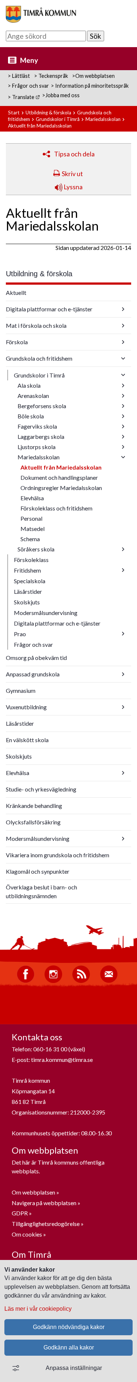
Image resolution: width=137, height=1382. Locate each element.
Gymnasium (20, 690)
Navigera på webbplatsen (44, 1202)
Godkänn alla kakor (68, 1347)
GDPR (20, 1213)
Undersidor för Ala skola (123, 385)
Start (14, 112)
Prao (20, 633)
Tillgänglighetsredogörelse (46, 1223)
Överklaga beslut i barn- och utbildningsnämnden (41, 891)
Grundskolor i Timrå (58, 119)
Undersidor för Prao (123, 634)
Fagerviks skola (37, 426)
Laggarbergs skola (41, 436)
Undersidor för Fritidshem (123, 570)
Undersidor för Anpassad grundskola (123, 674)
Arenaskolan (33, 395)
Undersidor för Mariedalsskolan (123, 457)
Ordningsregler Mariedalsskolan (61, 487)
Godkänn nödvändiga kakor (68, 1327)
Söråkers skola (36, 549)
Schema (30, 538)
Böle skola (31, 416)
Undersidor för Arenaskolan (123, 396)
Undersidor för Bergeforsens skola (123, 406)
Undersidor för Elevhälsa (123, 773)
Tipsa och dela (74, 154)
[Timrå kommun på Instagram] (53, 981)
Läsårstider (28, 591)
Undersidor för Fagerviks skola (123, 426)
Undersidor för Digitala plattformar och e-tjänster (123, 309)
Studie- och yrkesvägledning (41, 789)
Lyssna (72, 187)
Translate (26, 97)
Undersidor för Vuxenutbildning (123, 707)
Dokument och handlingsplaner (59, 477)
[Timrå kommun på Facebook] (25, 981)
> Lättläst (19, 76)
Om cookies (27, 1234)
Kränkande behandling (34, 805)
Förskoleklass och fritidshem (56, 508)
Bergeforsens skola (42, 405)
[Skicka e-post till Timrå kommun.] (109, 981)
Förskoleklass (31, 559)
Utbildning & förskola (48, 112)
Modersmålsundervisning (45, 612)
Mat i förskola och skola (36, 325)
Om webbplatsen (33, 1192)
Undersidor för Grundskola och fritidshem (123, 358)
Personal (31, 518)
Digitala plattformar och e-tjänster (49, 308)
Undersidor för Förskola (123, 342)
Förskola (17, 341)
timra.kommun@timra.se (62, 1059)
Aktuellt (16, 292)
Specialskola (29, 580)
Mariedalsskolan (103, 119)
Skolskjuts (27, 602)
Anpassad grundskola (33, 674)
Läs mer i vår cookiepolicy (38, 1309)
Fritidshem (27, 570)
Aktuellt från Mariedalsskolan (61, 467)
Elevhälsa (32, 497)
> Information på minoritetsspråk (90, 86)
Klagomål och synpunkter (37, 871)
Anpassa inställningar (74, 1368)
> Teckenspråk (51, 76)
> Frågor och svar (28, 86)
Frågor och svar (33, 644)
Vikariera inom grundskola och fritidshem (57, 854)
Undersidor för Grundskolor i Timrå (123, 375)
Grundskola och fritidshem (39, 358)
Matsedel (32, 528)
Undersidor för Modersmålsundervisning (123, 839)
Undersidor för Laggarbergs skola (123, 437)
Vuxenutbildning (26, 706)
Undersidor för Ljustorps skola (123, 447)
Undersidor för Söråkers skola (123, 549)
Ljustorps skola (37, 446)
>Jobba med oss (61, 95)
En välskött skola (27, 739)
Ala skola (29, 385)
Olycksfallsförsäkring (33, 822)
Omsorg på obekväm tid (36, 657)
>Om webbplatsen (93, 76)
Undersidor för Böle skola (123, 416)
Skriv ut (72, 174)
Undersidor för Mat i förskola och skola (123, 326)
